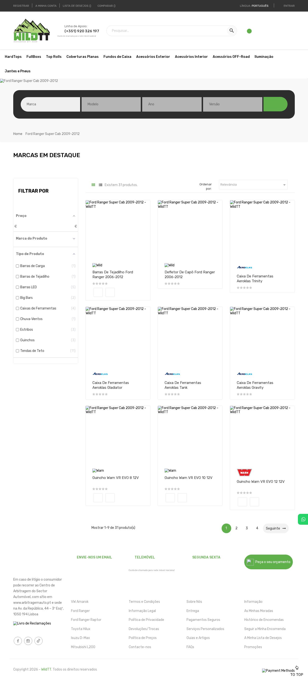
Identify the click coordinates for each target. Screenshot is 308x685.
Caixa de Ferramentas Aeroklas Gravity (255, 385)
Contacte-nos (140, 647)
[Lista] (100, 185)
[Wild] (97, 265)
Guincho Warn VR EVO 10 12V (188, 478)
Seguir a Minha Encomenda (265, 629)
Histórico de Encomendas (264, 620)
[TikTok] (38, 641)
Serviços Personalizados (205, 629)
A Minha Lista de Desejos (263, 638)
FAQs (190, 647)
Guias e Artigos (198, 638)
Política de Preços (143, 638)
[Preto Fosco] (98, 292)
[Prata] (110, 292)
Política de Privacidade (146, 620)
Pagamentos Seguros (203, 620)
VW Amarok (80, 602)
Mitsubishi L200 (83, 647)
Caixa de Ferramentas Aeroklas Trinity (255, 278)
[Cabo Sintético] (98, 497)
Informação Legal (142, 611)
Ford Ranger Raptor (86, 620)
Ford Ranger (80, 611)
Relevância (253, 185)
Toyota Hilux (80, 629)
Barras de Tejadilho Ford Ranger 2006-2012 (112, 274)
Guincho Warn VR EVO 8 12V (115, 478)
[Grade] (93, 185)
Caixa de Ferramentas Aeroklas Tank (183, 385)
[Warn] (98, 470)
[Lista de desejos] (250, 32)
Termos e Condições (144, 602)
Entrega (192, 611)
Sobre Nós (194, 602)
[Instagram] (28, 641)
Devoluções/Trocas (144, 629)
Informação (253, 602)
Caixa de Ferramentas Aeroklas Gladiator (110, 385)
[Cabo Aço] (110, 497)
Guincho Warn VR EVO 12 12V (261, 481)
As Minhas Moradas (258, 611)
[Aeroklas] (244, 267)
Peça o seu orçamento (272, 562)
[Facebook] (18, 641)
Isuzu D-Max (80, 638)
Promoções (253, 647)
